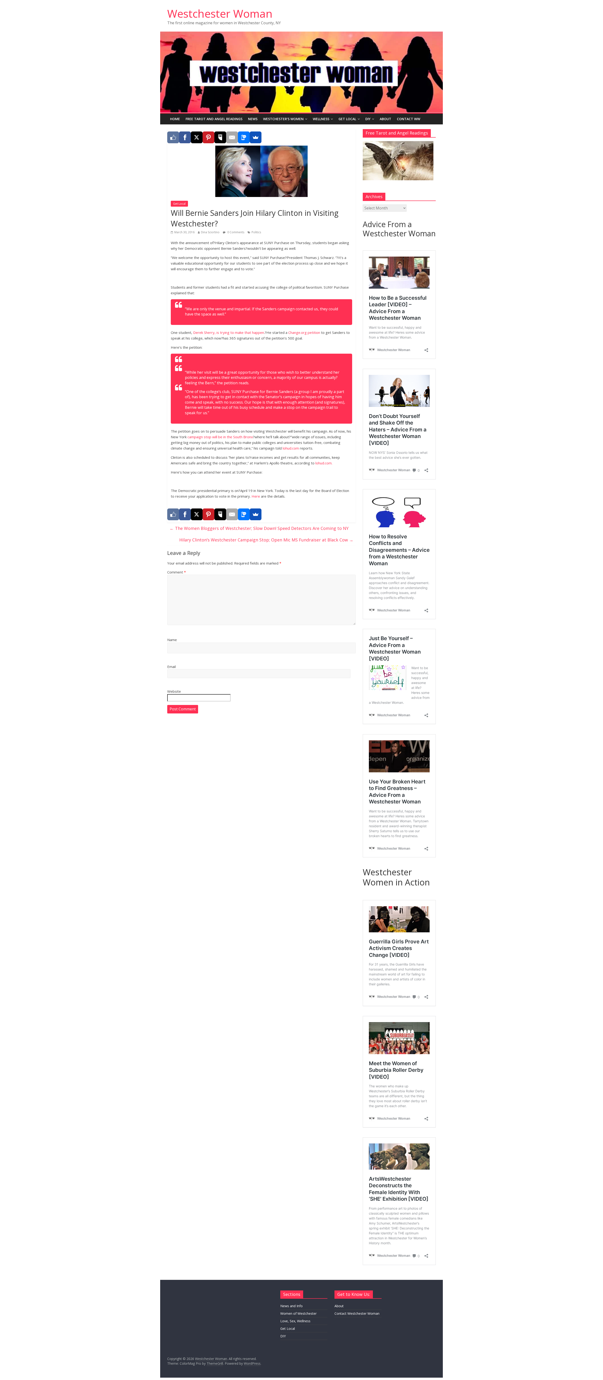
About (385, 119)
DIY (368, 119)
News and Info (291, 1306)
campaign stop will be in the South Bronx (220, 436)
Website (174, 691)
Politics (256, 232)
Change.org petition (304, 332)
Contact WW (408, 119)
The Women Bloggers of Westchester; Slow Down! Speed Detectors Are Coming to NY (259, 528)
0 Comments (235, 232)
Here (256, 496)
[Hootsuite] (220, 137)
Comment (176, 572)
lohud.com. (323, 463)
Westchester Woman (220, 13)
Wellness (321, 119)
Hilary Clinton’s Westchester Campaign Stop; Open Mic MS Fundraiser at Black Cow (266, 540)
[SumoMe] (255, 137)
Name (172, 639)
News (252, 119)
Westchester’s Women (283, 119)
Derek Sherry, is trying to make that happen (228, 332)
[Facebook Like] (173, 137)
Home (175, 119)
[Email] (232, 137)
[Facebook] (185, 137)
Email (171, 666)
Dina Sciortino (210, 232)
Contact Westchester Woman (356, 1313)
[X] (197, 137)
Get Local (347, 119)
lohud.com (291, 448)
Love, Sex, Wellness (295, 1321)
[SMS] (244, 137)
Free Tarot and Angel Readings (214, 119)
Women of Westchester (298, 1313)
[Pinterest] (208, 137)
